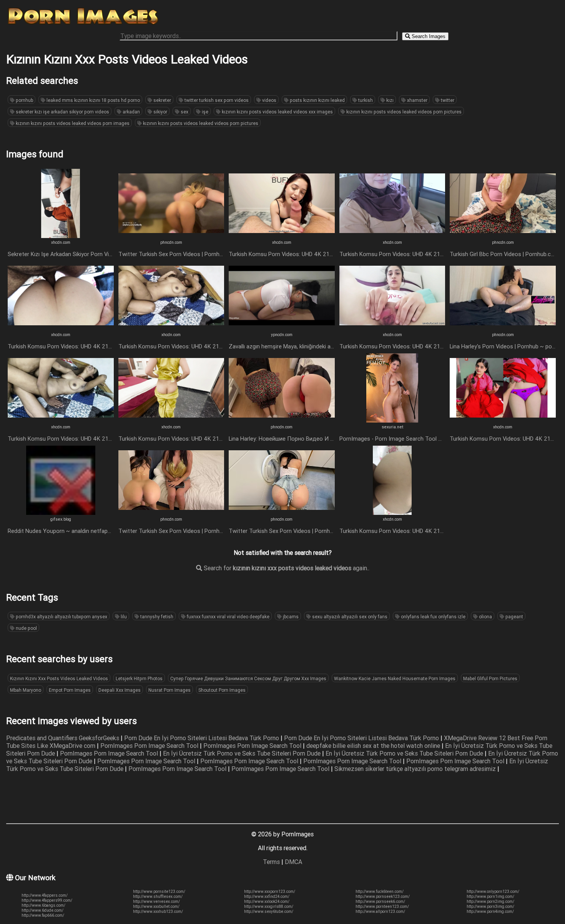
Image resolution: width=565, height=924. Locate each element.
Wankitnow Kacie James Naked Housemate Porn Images (394, 678)
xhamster (416, 100)
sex (183, 112)
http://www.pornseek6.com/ (380, 901)
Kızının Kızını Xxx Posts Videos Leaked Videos (59, 678)
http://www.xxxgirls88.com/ (268, 906)
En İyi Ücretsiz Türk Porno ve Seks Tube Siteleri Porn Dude (242, 753)
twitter (447, 100)
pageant (513, 616)
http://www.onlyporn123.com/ (493, 891)
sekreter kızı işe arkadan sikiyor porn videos (62, 112)
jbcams (290, 616)
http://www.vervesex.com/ (156, 901)
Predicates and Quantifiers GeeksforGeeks (63, 738)
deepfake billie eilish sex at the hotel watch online (374, 745)
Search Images (427, 36)
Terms (271, 862)
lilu (123, 616)
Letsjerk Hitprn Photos (139, 678)
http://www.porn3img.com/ (490, 906)
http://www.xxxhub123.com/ (158, 911)
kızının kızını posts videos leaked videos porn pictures (403, 112)
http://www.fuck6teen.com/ (380, 891)
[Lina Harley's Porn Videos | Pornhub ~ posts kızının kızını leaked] (503, 328)
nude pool (26, 628)
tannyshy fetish (156, 616)
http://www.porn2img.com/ (490, 901)
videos (268, 100)
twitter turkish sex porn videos (216, 100)
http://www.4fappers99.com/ (47, 900)
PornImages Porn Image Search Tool (150, 745)
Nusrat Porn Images (169, 690)
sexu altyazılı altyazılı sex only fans (349, 616)
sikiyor (159, 112)
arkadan (130, 112)
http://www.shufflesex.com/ (158, 896)
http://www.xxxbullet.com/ (156, 906)
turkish (365, 100)
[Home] (83, 24)
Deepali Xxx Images (119, 690)
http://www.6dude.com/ (42, 910)
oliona (485, 616)
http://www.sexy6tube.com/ (268, 911)
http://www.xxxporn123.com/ (269, 891)
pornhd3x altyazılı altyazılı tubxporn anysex (61, 616)
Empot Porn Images (70, 690)
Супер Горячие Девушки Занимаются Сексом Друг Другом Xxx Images (248, 678)
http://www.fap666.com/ (43, 915)
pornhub (24, 100)
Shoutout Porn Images (222, 690)
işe (204, 112)
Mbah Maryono (25, 690)
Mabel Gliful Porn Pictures (490, 678)
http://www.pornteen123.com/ (382, 906)
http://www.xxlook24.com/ (266, 901)
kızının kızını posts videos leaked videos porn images (72, 123)
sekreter (161, 100)
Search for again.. (285, 568)
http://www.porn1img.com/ (490, 896)
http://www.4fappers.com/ (45, 895)
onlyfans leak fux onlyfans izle (432, 616)
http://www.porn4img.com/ (490, 911)
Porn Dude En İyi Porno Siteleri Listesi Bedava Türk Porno (202, 738)
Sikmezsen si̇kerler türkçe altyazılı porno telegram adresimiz (415, 768)
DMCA (293, 862)
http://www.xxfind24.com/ (266, 896)
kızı (389, 100)
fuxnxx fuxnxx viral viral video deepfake (227, 616)
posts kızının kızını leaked (317, 100)
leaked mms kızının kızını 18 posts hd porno (92, 100)
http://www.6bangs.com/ (43, 905)
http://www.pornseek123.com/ (383, 896)
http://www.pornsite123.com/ (159, 891)
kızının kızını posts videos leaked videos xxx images (277, 112)
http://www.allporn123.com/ (380, 911)
